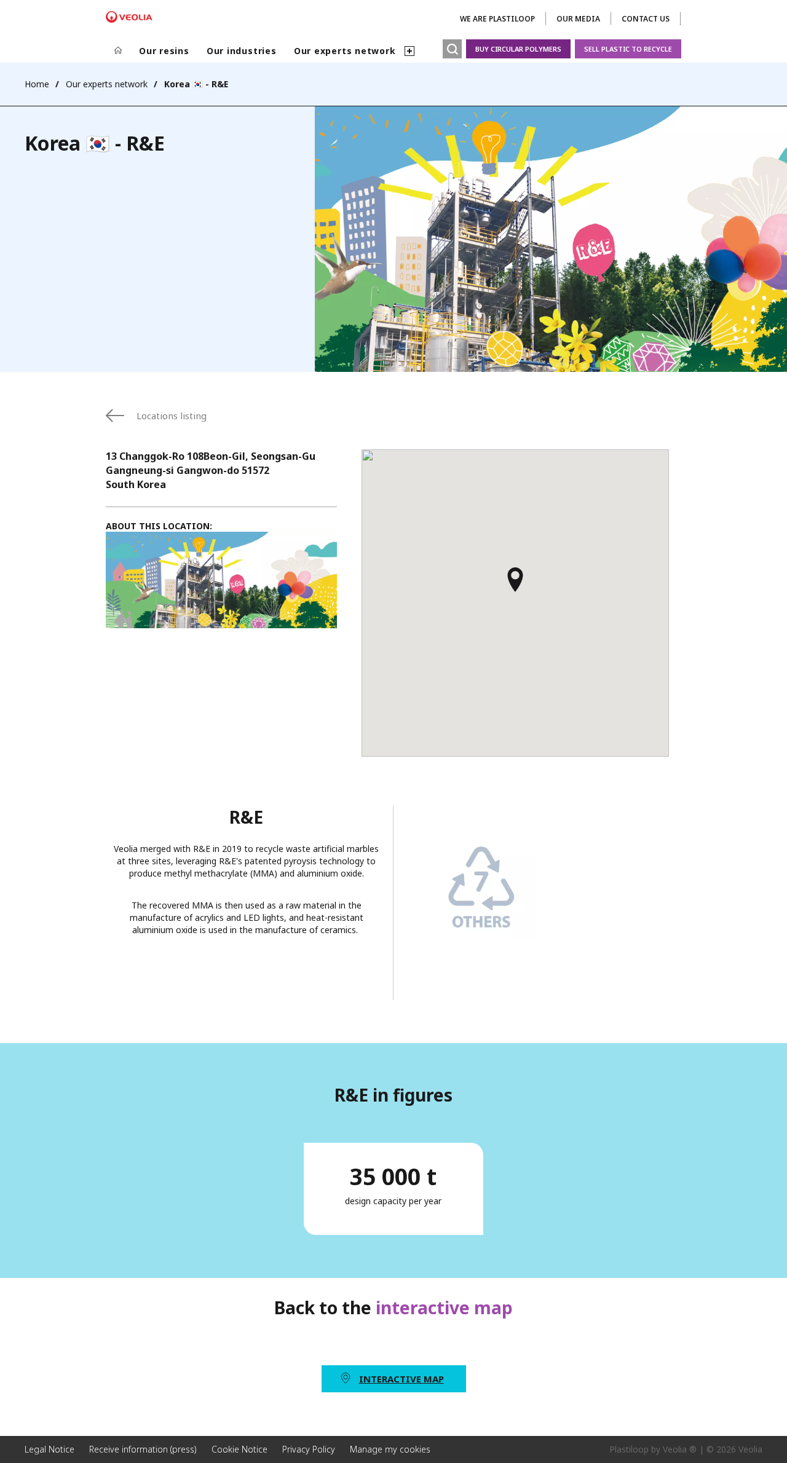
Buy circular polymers (518, 48)
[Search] (452, 48)
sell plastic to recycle (628, 48)
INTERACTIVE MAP (401, 1379)
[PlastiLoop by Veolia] (129, 17)
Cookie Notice (239, 1449)
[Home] (118, 51)
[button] (515, 585)
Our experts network (345, 51)
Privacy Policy (308, 1449)
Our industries (242, 51)
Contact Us (646, 19)
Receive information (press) (143, 1449)
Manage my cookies (390, 1449)
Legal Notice (49, 1449)
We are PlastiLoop (497, 19)
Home (37, 84)
